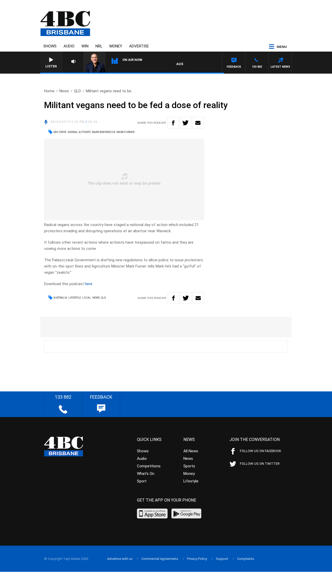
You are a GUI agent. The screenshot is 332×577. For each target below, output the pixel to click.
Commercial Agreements (159, 559)
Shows (50, 46)
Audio (69, 46)
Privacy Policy (197, 559)
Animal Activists (79, 132)
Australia (60, 297)
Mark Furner (125, 132)
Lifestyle (74, 297)
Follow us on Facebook (260, 451)
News (64, 91)
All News (190, 451)
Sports (189, 466)
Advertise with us (120, 559)
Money (115, 46)
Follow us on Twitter (260, 464)
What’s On (145, 473)
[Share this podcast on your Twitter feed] (185, 123)
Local (86, 297)
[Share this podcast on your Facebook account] (173, 123)
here (88, 284)
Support (222, 559)
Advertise (139, 46)
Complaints (245, 559)
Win (84, 46)
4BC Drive (59, 132)
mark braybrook (103, 132)
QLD (77, 91)
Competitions (149, 466)
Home (49, 91)
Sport (142, 481)
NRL (98, 46)
